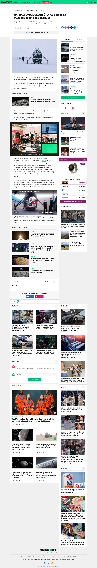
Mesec (44, 161)
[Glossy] (69, 556)
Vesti (21, 10)
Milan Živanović (18, 27)
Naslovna (16, 10)
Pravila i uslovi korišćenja (44, 559)
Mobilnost (27, 10)
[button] (57, 28)
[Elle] (54, 556)
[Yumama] (41, 556)
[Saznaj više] (83, 113)
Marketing (25, 559)
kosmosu (33, 77)
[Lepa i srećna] (35, 556)
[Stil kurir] (64, 556)
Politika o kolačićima (56, 559)
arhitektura (26, 288)
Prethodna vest (21, 281)
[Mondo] (23, 556)
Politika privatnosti (66, 559)
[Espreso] (74, 556)
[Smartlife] (6, 2)
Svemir (20, 288)
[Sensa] (60, 556)
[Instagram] (73, 108)
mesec (14, 288)
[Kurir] (29, 556)
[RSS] (81, 108)
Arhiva (72, 559)
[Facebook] (65, 108)
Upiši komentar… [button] (21, 375)
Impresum (30, 559)
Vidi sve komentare (34, 379)
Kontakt (36, 559)
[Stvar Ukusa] (48, 556)
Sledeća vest (48, 281)
